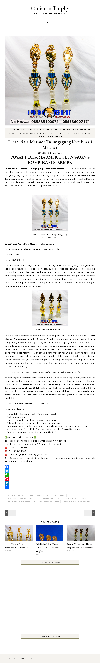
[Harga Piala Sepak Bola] (89, 513)
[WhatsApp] (50, 475)
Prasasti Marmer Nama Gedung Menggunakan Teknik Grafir (51, 372)
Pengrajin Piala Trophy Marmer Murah (77, 502)
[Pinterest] (50, 479)
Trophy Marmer (54, 136)
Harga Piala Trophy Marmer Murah (20, 498)
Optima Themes (26, 658)
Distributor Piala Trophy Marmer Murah (50, 495)
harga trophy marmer (21, 130)
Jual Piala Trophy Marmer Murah (48, 498)
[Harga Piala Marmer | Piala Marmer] (10, 513)
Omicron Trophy (50, 8)
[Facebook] (50, 467)
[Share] (50, 487)
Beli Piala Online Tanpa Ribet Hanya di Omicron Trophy (47, 547)
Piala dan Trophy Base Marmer (49, 130)
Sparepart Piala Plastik (60, 133)
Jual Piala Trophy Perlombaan (19, 502)
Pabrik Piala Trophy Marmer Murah (46, 502)
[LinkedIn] (50, 483)
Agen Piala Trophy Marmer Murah (20, 495)
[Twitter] (50, 471)
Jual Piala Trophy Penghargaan (75, 498)
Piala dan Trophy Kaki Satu (32, 133)
